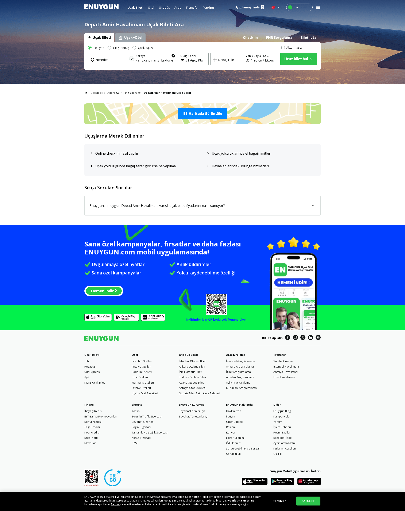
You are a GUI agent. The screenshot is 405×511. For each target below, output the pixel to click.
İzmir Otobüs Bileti (190, 372)
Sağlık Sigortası (141, 427)
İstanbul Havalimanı (286, 366)
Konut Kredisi (92, 422)
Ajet (86, 377)
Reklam (231, 427)
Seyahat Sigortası (143, 422)
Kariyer (230, 432)
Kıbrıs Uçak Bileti (94, 382)
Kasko (136, 411)
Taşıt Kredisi (92, 427)
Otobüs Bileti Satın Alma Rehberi (199, 393)
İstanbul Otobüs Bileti (192, 361)
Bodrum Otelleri (142, 372)
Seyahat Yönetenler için (194, 416)
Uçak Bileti (97, 92)
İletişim (230, 416)
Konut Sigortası (141, 438)
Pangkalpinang (131, 92)
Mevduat (90, 443)
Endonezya (113, 92)
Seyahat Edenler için (192, 411)
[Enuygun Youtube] (318, 338)
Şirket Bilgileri (234, 422)
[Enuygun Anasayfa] (101, 7)
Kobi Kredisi (92, 432)
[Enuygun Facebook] (287, 338)
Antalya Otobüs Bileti (192, 388)
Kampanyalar (282, 416)
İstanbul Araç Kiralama (240, 361)
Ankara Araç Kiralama (240, 366)
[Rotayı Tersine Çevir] (132, 59)
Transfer (279, 355)
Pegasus (90, 366)
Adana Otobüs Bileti (191, 382)
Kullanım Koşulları (284, 448)
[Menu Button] (299, 7)
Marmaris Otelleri (143, 382)
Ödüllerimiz (233, 443)
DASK (135, 443)
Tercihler (279, 501)
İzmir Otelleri (140, 377)
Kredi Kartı (91, 438)
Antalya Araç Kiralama (240, 377)
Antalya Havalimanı (285, 372)
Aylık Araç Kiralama (238, 382)
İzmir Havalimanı (284, 377)
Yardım (277, 422)
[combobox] (112, 62)
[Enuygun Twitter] (302, 338)
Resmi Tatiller (281, 432)
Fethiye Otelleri (141, 388)
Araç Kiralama (235, 355)
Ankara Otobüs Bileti (192, 366)
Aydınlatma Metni (284, 443)
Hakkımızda (233, 411)
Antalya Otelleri (141, 366)
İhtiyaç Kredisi (93, 411)
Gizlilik (277, 454)
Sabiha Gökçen (283, 361)
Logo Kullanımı (235, 438)
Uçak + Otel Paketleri (145, 393)
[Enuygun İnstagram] (295, 338)
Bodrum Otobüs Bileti (192, 377)
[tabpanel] (202, 56)
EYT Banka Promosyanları (100, 416)
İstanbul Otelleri (142, 361)
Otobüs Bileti (188, 355)
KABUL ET (308, 501)
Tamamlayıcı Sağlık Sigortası (149, 432)
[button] (202, 113)
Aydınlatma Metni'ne (240, 500)
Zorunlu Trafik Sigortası (147, 416)
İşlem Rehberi (282, 427)
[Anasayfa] (85, 92)
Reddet (115, 504)
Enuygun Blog (282, 411)
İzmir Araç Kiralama (238, 372)
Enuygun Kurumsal (192, 405)
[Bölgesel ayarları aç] (275, 7)
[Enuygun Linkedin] (310, 338)
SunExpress (92, 372)
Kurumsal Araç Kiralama (241, 388)
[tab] (99, 37)
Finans (89, 405)
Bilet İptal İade (282, 438)
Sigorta (137, 405)
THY (86, 361)
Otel (135, 355)
